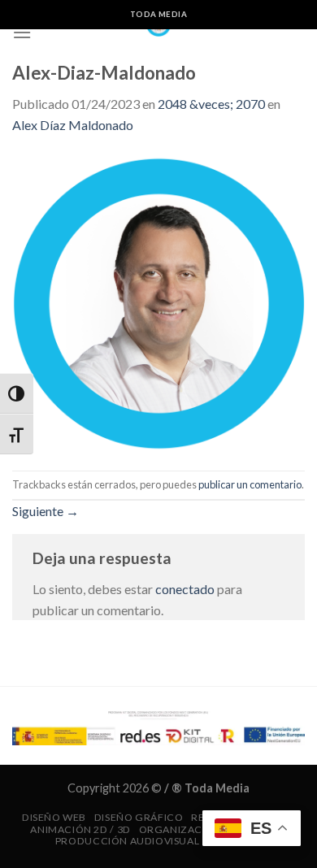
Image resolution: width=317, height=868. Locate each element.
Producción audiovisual (127, 841)
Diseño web (54, 817)
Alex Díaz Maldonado (72, 124)
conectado (185, 589)
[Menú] (22, 32)
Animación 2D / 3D (80, 829)
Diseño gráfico (139, 817)
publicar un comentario (250, 484)
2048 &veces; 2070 (211, 103)
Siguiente (45, 511)
